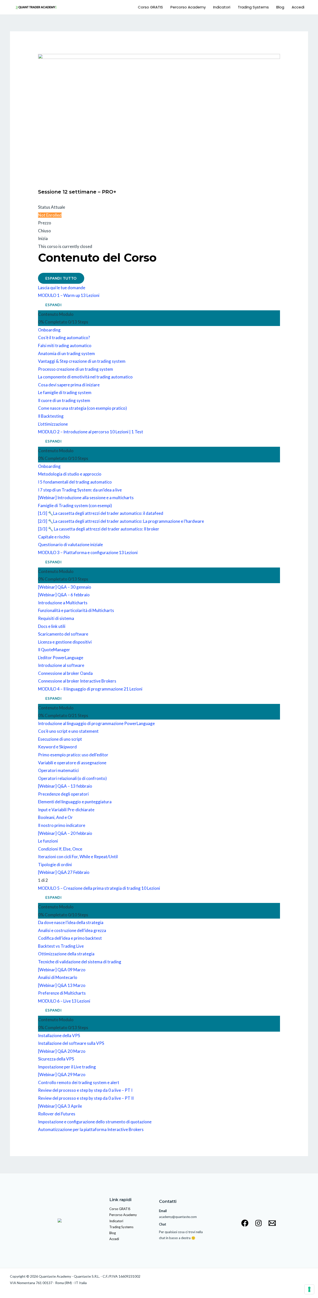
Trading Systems (253, 7)
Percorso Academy (188, 7)
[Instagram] (258, 1223)
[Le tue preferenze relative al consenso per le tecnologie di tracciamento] (309, 1289)
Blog (280, 7)
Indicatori (221, 7)
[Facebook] (244, 1223)
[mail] (272, 1223)
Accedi (298, 7)
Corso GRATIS (150, 7)
